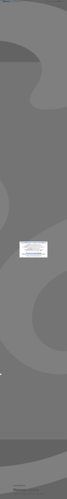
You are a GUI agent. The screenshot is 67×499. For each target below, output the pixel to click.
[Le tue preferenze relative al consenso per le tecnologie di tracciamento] (0, 374)
